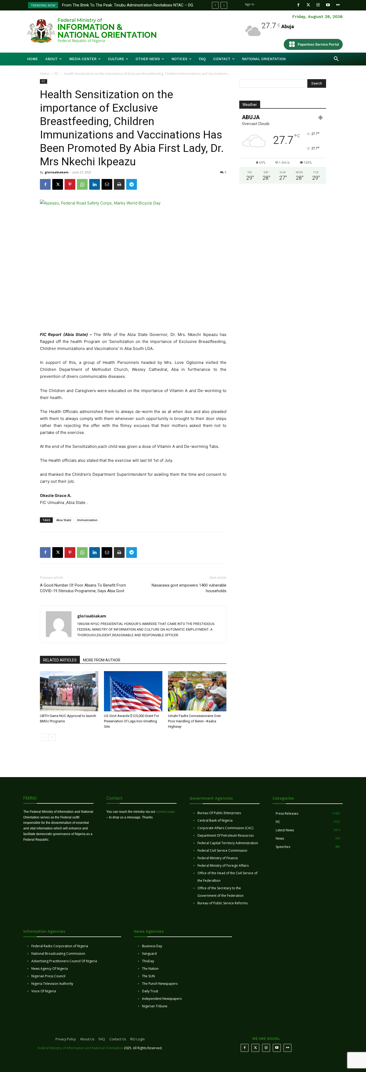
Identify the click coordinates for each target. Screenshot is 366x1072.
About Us (87, 1039)
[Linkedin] (94, 184)
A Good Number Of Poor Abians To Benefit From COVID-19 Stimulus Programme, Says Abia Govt (83, 588)
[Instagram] (318, 5)
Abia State (63, 520)
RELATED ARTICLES (60, 660)
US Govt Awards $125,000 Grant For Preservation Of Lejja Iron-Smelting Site (131, 721)
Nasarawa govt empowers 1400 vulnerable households (189, 588)
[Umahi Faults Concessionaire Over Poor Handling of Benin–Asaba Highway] (197, 691)
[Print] (119, 184)
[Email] (107, 184)
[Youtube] (328, 5)
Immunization (87, 520)
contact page (165, 812)
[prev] (215, 5)
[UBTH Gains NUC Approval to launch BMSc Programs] (69, 691)
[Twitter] (308, 5)
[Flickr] (338, 5)
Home (44, 73)
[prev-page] (43, 737)
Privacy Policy (65, 1039)
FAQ (102, 1039)
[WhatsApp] (82, 184)
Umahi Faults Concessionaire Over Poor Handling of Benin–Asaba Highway (194, 721)
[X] (57, 184)
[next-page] (51, 737)
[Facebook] (298, 5)
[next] (224, 5)
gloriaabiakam (56, 172)
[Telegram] (131, 184)
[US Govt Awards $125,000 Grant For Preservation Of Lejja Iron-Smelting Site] (133, 691)
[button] (336, 59)
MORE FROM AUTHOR (101, 660)
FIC (56, 73)
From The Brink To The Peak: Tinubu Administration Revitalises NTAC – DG (127, 5)
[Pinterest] (70, 184)
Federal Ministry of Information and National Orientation (80, 1048)
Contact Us (117, 1039)
